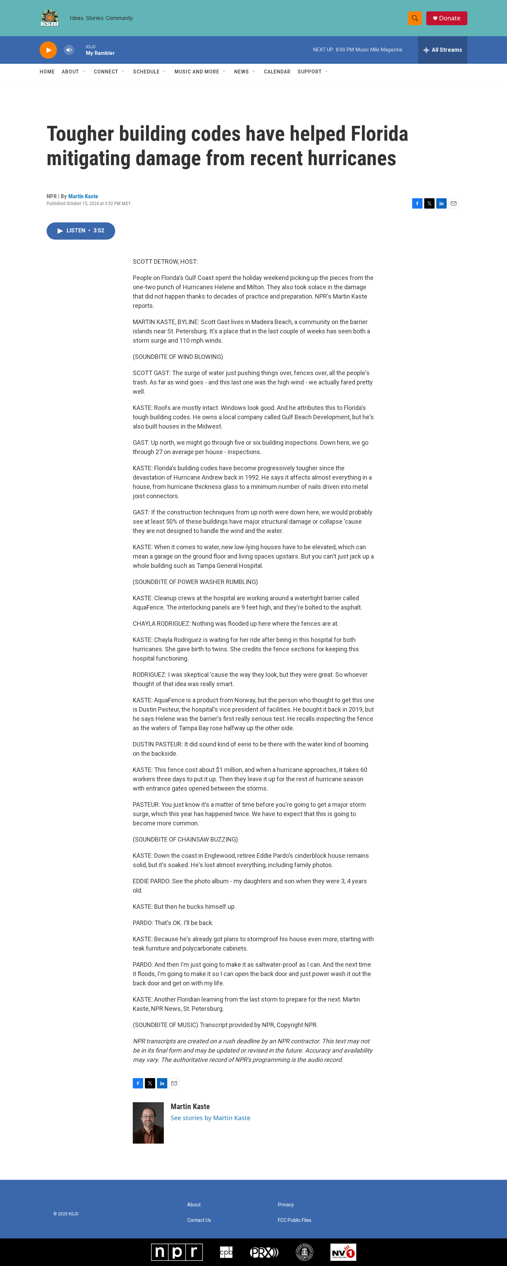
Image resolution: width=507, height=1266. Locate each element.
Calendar (277, 71)
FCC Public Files (294, 1220)
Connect (106, 71)
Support (310, 71)
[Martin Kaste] (148, 1123)
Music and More (197, 71)
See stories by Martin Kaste (210, 1118)
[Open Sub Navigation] (84, 71)
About (70, 71)
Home (47, 71)
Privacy (286, 1204)
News (241, 71)
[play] (48, 50)
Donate (449, 18)
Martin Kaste (83, 196)
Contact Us (199, 1220)
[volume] (69, 50)
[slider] (80, 49)
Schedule (146, 71)
